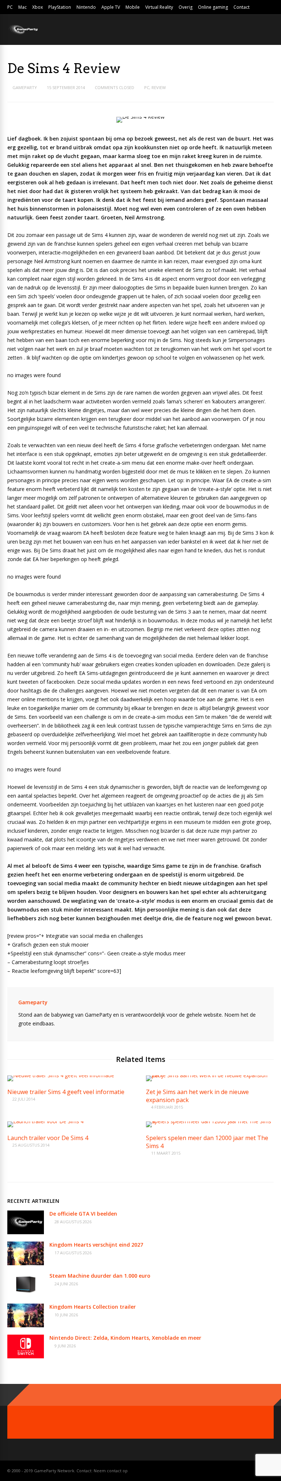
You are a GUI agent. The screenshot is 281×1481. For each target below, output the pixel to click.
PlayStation (59, 7)
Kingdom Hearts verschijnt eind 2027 (96, 1244)
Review (158, 87)
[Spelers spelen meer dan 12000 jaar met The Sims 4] (210, 1121)
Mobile (132, 7)
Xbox (37, 7)
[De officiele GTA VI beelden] (25, 1232)
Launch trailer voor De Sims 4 (47, 1138)
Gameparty (24, 87)
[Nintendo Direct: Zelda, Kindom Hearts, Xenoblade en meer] (25, 1356)
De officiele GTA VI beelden (83, 1213)
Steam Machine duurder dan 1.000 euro (99, 1275)
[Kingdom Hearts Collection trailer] (25, 1325)
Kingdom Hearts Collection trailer (92, 1306)
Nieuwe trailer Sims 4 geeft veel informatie (65, 1092)
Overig (185, 7)
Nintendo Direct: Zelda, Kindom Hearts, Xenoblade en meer (125, 1337)
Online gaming (213, 7)
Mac (22, 7)
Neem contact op (111, 1470)
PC (10, 7)
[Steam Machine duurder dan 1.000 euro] (25, 1294)
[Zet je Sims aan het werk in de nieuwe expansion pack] (210, 1075)
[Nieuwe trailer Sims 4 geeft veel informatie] (60, 1075)
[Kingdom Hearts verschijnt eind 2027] (25, 1263)
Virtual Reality (159, 7)
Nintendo (86, 7)
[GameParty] (22, 34)
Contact (241, 7)
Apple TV (110, 7)
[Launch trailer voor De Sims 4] (45, 1121)
